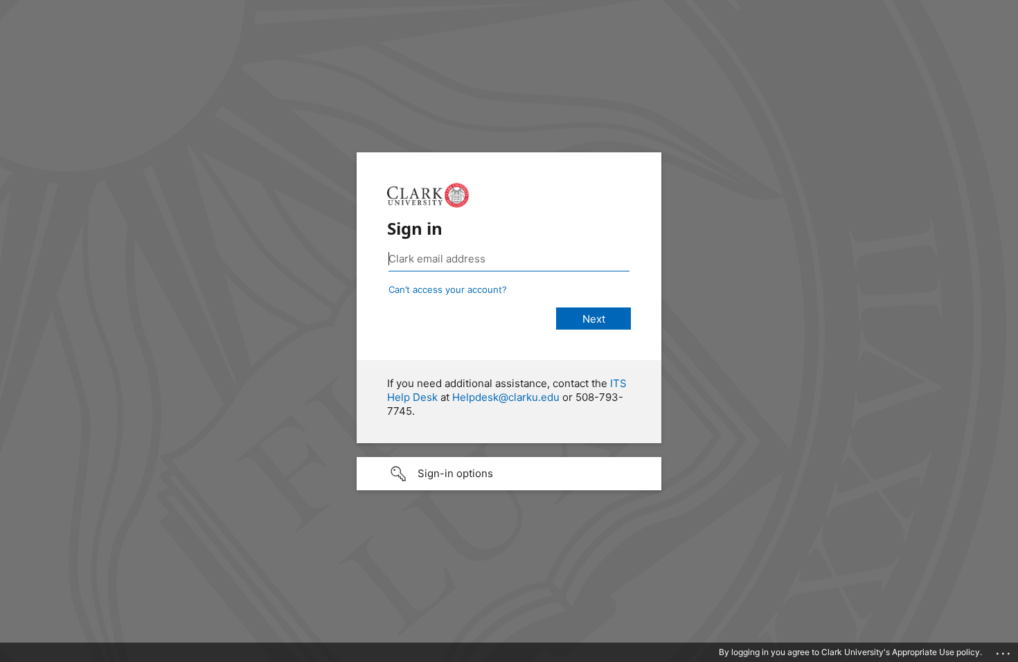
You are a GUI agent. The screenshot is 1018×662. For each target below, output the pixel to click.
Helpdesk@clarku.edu (506, 397)
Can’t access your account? (448, 289)
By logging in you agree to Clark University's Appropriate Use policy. (850, 652)
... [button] (1004, 650)
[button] (509, 473)
